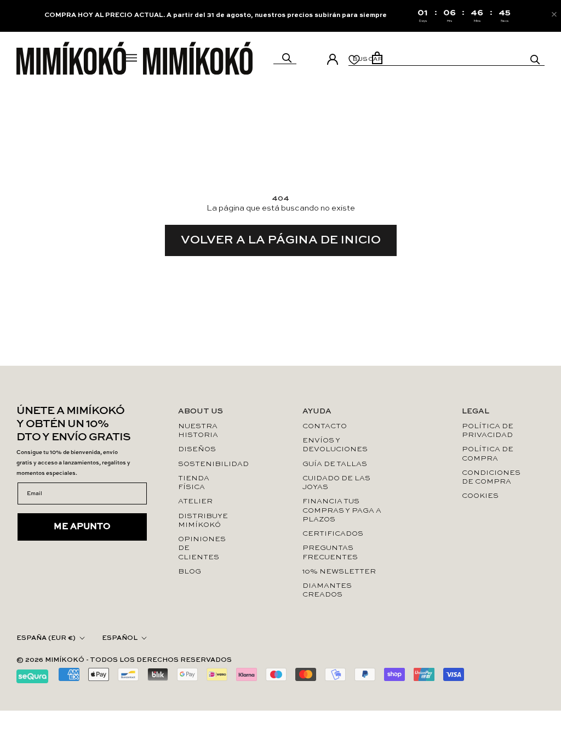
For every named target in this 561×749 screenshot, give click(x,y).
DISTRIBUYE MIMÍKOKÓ (203, 521)
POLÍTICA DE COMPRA (487, 454)
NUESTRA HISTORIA (198, 431)
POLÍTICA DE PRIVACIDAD (487, 431)
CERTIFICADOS (332, 533)
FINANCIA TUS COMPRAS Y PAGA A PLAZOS (341, 510)
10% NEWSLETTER (339, 571)
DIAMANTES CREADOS (327, 590)
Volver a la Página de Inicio (281, 240)
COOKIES (480, 496)
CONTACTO (324, 426)
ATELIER (195, 501)
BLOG (189, 571)
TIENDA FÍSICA (193, 483)
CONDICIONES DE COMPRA (490, 477)
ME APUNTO (82, 527)
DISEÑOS (197, 449)
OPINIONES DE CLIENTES (202, 548)
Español (120, 638)
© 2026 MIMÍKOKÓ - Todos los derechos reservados (124, 660)
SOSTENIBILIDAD (204, 464)
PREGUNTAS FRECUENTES (330, 552)
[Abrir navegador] (131, 58)
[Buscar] (287, 58)
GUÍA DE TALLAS (334, 464)
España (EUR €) (46, 638)
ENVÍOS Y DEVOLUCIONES (335, 445)
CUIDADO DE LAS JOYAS (336, 483)
